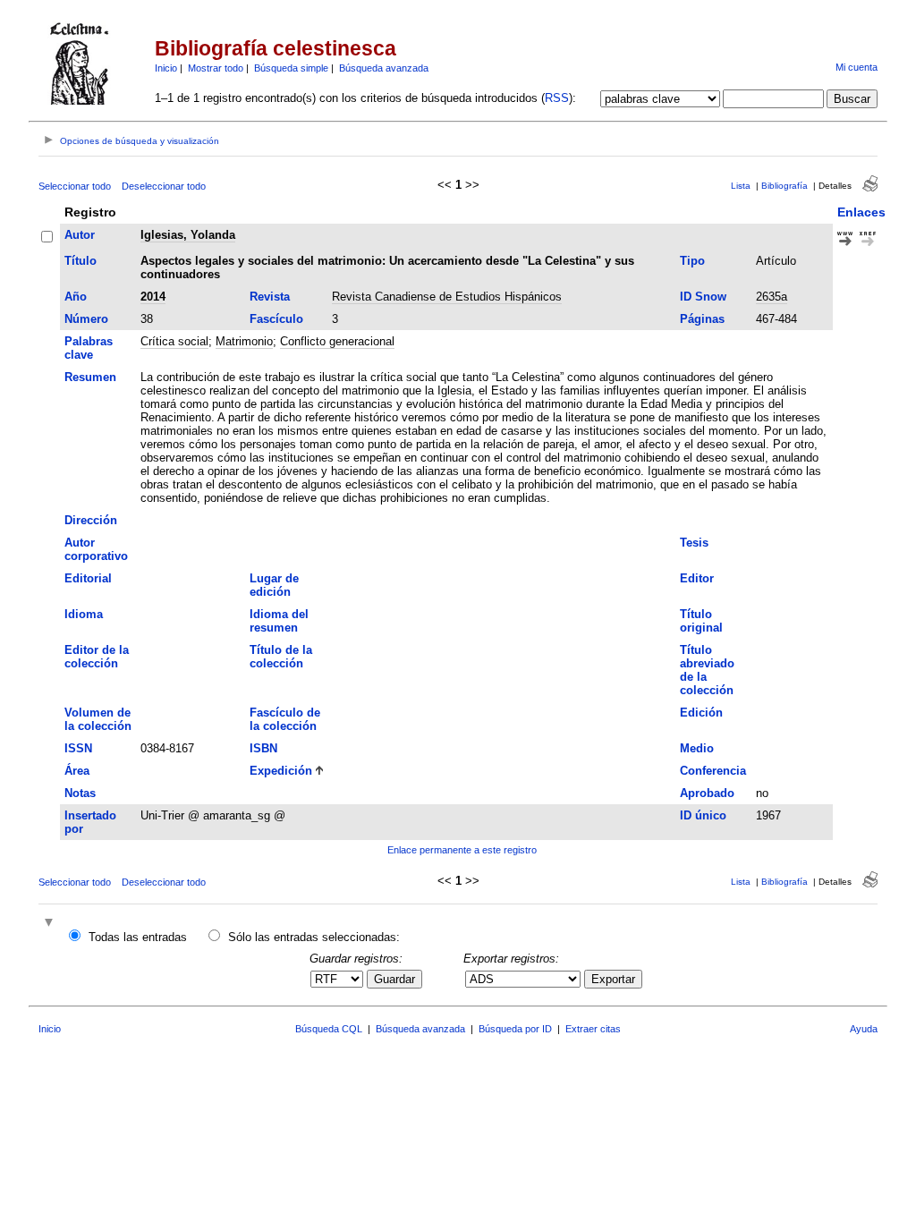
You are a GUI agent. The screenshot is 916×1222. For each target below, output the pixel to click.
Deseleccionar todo (164, 186)
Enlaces (861, 212)
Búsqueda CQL (328, 1028)
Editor (697, 578)
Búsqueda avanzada (383, 68)
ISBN (263, 748)
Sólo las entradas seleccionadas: (314, 937)
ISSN (78, 748)
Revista (270, 296)
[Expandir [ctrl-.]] (51, 924)
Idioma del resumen (279, 620)
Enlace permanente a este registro (462, 849)
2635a (771, 296)
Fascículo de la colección (285, 719)
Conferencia (713, 770)
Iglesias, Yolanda (187, 235)
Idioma (83, 614)
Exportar (613, 979)
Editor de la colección (96, 656)
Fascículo (276, 319)
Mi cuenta (856, 67)
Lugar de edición (274, 585)
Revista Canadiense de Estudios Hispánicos (447, 296)
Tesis (694, 542)
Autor (79, 235)
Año (75, 296)
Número (86, 319)
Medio (697, 748)
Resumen (90, 377)
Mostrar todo (215, 68)
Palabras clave (88, 348)
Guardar (394, 979)
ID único (703, 815)
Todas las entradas (138, 937)
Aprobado (707, 793)
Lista (741, 186)
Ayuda (864, 1028)
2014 (152, 296)
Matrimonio (244, 341)
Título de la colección (281, 656)
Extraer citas (593, 1028)
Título (80, 260)
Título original (701, 620)
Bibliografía (784, 186)
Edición (701, 712)
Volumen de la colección (97, 719)
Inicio (166, 68)
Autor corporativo (96, 549)
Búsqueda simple (291, 68)
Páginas (702, 319)
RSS (557, 98)
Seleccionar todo (74, 186)
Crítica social (174, 341)
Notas (80, 793)
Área (76, 770)
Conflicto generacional (337, 341)
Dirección (90, 520)
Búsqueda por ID (515, 1028)
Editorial (88, 578)
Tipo (692, 260)
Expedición (281, 770)
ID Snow (703, 296)
